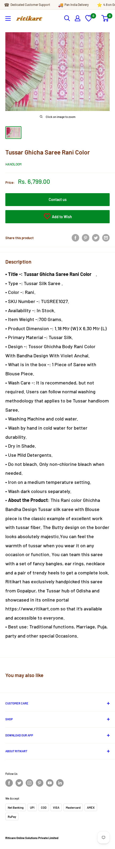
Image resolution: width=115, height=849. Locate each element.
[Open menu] (8, 18)
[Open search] (67, 18)
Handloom (13, 164)
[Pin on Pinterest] (85, 238)
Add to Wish (61, 216)
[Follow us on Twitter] (19, 783)
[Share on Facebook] (75, 238)
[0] (88, 20)
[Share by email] (106, 238)
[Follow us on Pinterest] (39, 783)
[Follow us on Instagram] (29, 783)
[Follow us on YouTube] (49, 783)
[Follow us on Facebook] (9, 783)
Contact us (58, 199)
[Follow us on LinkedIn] (60, 783)
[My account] (77, 18)
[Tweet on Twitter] (95, 238)
